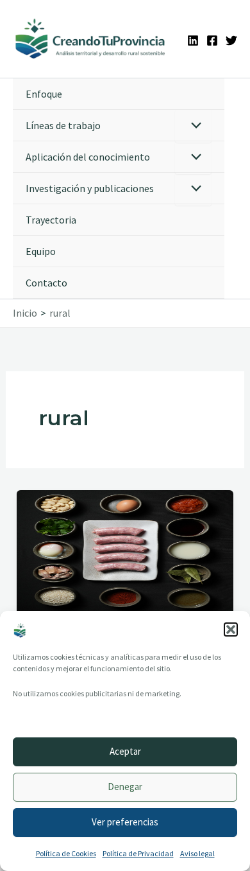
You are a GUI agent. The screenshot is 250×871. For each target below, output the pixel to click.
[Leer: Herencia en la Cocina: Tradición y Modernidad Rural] (125, 550)
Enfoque (44, 93)
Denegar (125, 786)
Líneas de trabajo (63, 125)
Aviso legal (197, 853)
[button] (230, 629)
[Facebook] (212, 40)
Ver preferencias (125, 822)
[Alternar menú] (193, 126)
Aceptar (125, 751)
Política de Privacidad (138, 853)
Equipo (41, 251)
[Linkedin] (193, 40)
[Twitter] (231, 40)
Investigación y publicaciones (90, 188)
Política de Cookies (66, 853)
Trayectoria (51, 219)
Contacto (46, 282)
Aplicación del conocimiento (88, 156)
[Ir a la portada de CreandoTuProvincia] (91, 39)
